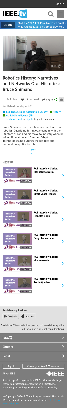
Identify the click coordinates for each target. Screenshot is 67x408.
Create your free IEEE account (43, 366)
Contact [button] (8, 347)
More (33, 151)
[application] (33, 53)
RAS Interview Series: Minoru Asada (46, 258)
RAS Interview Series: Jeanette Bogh (46, 214)
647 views (12, 99)
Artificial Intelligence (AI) (19, 115)
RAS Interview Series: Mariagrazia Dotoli (46, 170)
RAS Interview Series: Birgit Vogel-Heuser (46, 192)
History (57, 111)
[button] (34, 53)
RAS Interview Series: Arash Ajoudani (46, 280)
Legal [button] (6, 356)
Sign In (60, 4)
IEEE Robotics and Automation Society (27, 111)
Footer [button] (7, 337)
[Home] (15, 13)
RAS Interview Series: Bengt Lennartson (46, 236)
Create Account (14, 119)
